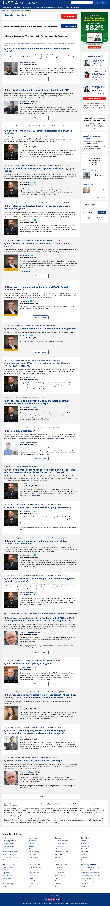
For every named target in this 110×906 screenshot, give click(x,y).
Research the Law (29, 7)
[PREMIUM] (11, 150)
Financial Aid (85, 846)
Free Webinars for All (93, 56)
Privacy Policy (69, 903)
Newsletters (60, 7)
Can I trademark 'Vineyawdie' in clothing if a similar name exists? (37, 244)
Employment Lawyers (9, 849)
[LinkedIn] (46, 899)
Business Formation (22, 44)
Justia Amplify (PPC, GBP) (89, 878)
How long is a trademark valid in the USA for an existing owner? (41, 328)
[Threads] (56, 899)
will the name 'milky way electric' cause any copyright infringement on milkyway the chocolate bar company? (35, 731)
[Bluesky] (59, 899)
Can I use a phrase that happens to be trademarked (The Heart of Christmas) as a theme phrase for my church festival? (39, 471)
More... (5, 860)
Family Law (32, 854)
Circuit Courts (7, 878)
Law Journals (85, 852)
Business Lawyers (8, 843)
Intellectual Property (43, 44)
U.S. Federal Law (9, 865)
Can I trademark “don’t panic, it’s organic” (29, 663)
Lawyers (86, 146)
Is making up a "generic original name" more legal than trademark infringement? (35, 542)
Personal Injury (34, 857)
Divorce (31, 846)
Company (45, 903)
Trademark (32, 44)
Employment (59, 846)
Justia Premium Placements (90, 873)
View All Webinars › (94, 98)
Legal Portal (37, 903)
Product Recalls (60, 875)
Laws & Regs (50, 7)
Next (41, 797)
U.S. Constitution (8, 867)
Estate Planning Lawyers (10, 852)
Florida (31, 878)
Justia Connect (27, 903)
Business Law (57, 44)
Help (50, 903)
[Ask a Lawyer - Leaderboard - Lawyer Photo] (86, 175)
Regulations (6, 873)
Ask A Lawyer (10, 10)
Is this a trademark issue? (21, 430)
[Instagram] (54, 899)
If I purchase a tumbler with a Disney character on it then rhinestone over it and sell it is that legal (36, 402)
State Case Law (33, 873)
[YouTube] (49, 899)
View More (44, 59)
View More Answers (40, 79)
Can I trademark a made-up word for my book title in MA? (38, 90)
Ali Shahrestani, (89, 170)
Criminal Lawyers (8, 846)
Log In (97, 3)
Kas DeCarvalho (89, 184)
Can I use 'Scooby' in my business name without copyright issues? (37, 50)
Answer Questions (69, 26)
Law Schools (40, 7)
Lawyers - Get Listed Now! (94, 218)
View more (101, 198)
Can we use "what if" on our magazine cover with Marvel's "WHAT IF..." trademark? (37, 364)
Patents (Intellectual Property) (33, 613)
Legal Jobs (58, 867)
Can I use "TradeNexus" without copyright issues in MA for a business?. (38, 132)
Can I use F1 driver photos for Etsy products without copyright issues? (39, 169)
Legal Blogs (59, 870)
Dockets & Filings (8, 884)
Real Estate (58, 854)
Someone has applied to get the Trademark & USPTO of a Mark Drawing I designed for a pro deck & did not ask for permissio (39, 619)
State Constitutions (35, 867)
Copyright (27, 504)
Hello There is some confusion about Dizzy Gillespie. (35, 760)
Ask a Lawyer (17, 7)
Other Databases (61, 865)
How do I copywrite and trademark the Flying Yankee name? (39, 507)
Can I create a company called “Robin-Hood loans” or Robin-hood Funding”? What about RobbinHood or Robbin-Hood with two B (40, 696)
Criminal (31, 843)
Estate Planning (34, 852)
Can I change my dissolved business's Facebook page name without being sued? (37, 207)
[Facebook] (51, 899)
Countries (58, 884)
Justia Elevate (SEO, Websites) (90, 875)
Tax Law (57, 857)
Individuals (33, 838)
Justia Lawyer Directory (88, 870)
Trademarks (59, 881)
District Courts (7, 881)
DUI (30, 849)
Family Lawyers (7, 854)
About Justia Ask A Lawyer (92, 137)
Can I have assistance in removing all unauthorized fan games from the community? (39, 580)
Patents (57, 878)
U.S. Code (6, 870)
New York (32, 881)
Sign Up (104, 3)
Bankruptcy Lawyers (9, 841)
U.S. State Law (34, 865)
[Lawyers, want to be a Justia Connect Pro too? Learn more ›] (34, 145)
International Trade (61, 852)
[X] (61, 899)
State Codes (32, 870)
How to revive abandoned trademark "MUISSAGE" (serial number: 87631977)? (36, 288)
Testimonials (85, 884)
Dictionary (84, 841)
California (32, 875)
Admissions (85, 843)
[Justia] (10, 2)
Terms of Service (59, 903)
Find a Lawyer (6, 7)
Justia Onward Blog (87, 881)
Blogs (83, 854)
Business (58, 838)
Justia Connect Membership (90, 867)
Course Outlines (86, 849)
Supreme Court (7, 875)
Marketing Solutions (72, 7)
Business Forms (60, 873)
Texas (31, 884)
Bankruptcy (32, 841)
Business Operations (61, 843)
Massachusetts (19, 10)
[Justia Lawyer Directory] (64, 899)
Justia (3, 10)
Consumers (86, 141)
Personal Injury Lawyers (10, 857)
